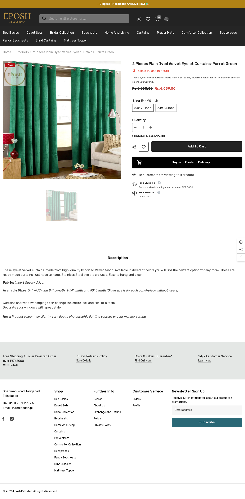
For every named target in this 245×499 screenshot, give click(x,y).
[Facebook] (3, 419)
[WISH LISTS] (148, 19)
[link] (144, 147)
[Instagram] (12, 419)
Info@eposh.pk (22, 408)
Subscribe (207, 422)
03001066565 (24, 403)
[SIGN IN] (139, 19)
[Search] (84, 18)
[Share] (135, 147)
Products (22, 52)
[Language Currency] (166, 18)
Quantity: (139, 120)
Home (7, 52)
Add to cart (197, 146)
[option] (122, 4)
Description (118, 258)
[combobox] (87, 18)
